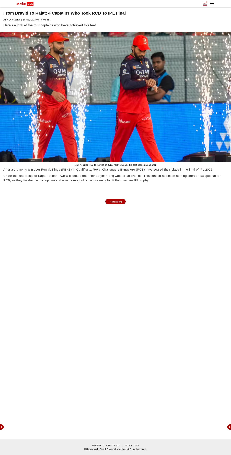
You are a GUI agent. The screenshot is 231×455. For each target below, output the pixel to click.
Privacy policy (132, 445)
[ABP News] (229, 427)
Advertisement (113, 445)
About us (96, 445)
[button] (212, 3)
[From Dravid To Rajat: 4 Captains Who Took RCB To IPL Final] (115, 97)
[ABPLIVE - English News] (25, 4)
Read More (116, 201)
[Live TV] (205, 3)
